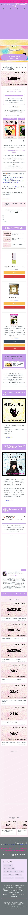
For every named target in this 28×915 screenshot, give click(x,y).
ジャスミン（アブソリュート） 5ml (14, 266)
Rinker (16, 269)
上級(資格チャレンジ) (18, 177)
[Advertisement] (14, 25)
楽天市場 (14, 276)
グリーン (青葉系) (8, 871)
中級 (11, 177)
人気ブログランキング (12, 904)
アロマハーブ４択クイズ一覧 (14, 187)
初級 (8, 177)
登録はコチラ (9, 437)
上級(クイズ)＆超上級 (8, 179)
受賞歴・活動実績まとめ (19, 902)
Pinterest (19, 904)
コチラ (16, 211)
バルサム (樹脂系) (18, 874)
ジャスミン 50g (14, 297)
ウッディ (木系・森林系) (10, 868)
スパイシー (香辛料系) (18, 871)
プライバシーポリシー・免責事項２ (10, 903)
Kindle (14, 341)
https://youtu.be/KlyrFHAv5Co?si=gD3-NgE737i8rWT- (16, 844)
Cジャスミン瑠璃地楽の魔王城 (14, 5)
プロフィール (21, 903)
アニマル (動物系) (8, 865)
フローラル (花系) (19, 877)
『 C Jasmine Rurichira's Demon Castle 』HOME (14, 57)
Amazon (14, 272)
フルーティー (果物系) (9, 877)
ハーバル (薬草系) (8, 874)
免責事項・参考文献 (6, 902)
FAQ (13, 902)
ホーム (3, 187)
